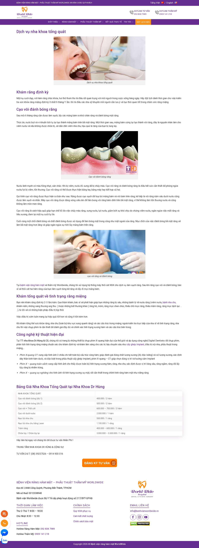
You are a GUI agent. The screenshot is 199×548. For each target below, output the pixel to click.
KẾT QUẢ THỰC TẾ (113, 22)
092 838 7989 (140, 14)
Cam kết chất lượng (83, 516)
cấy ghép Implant (135, 344)
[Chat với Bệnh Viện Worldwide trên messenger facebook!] (4, 532)
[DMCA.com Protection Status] (140, 523)
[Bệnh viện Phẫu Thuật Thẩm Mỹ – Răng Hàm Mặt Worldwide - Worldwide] (30, 12)
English (170, 2)
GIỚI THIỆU (53, 22)
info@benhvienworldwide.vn (144, 511)
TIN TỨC (127, 22)
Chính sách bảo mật (83, 521)
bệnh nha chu (169, 302)
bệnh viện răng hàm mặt (32, 285)
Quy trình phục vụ (82, 511)
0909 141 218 (165, 14)
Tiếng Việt (155, 2)
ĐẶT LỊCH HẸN (143, 22)
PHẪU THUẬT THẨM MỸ (91, 22)
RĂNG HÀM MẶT (69, 22)
